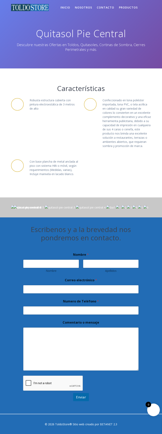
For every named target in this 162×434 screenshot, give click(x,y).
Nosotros (83, 7)
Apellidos (111, 270)
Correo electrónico (81, 280)
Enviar (81, 397)
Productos (128, 7)
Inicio (65, 7)
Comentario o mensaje (81, 322)
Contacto (105, 7)
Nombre (51, 270)
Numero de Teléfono (81, 301)
